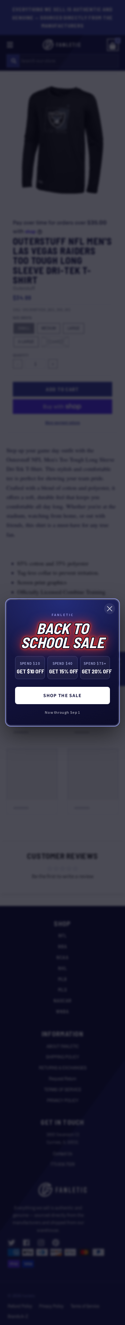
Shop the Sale (62, 695)
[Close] (109, 608)
